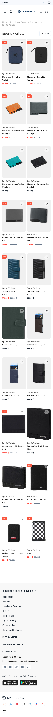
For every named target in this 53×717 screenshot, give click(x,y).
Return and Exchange (12, 629)
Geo (45, 2)
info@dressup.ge (9, 661)
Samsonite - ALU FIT (11, 345)
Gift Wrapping (8, 625)
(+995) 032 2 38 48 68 (11, 656)
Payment (6, 601)
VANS (29, 553)
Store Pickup (8, 615)
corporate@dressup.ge (28, 661)
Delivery (6, 610)
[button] (26, 591)
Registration (7, 596)
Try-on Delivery (9, 620)
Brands (5, 2)
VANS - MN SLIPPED (36, 500)
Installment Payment (11, 606)
